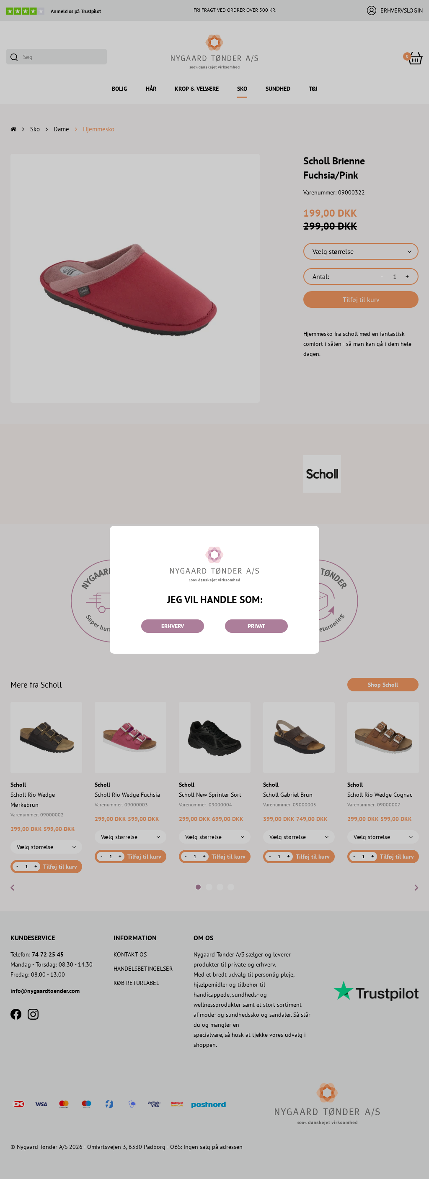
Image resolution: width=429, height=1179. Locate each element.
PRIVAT (256, 626)
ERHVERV (172, 626)
